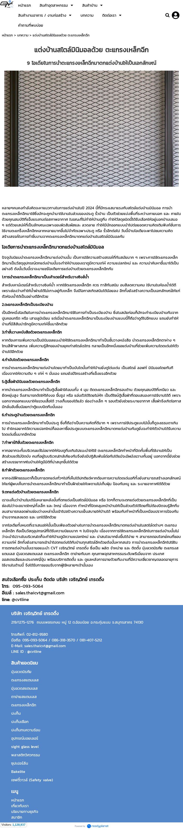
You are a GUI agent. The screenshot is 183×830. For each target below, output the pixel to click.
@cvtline (20, 599)
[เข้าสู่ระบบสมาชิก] (175, 15)
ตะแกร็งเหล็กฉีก (23, 231)
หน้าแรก (7, 35)
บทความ (22, 35)
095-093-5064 (28, 586)
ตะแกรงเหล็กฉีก (14, 213)
